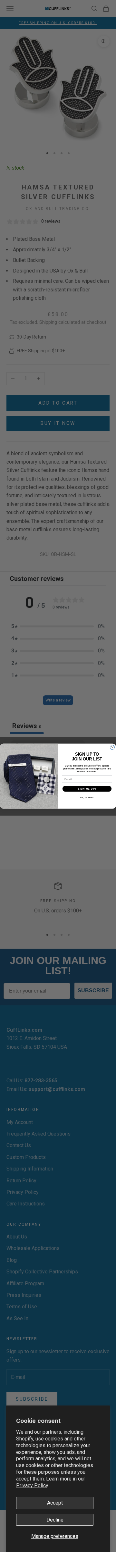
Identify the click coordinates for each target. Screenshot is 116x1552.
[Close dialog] (112, 747)
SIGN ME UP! (87, 788)
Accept (55, 1503)
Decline (54, 1520)
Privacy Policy (32, 1485)
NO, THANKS (87, 797)
